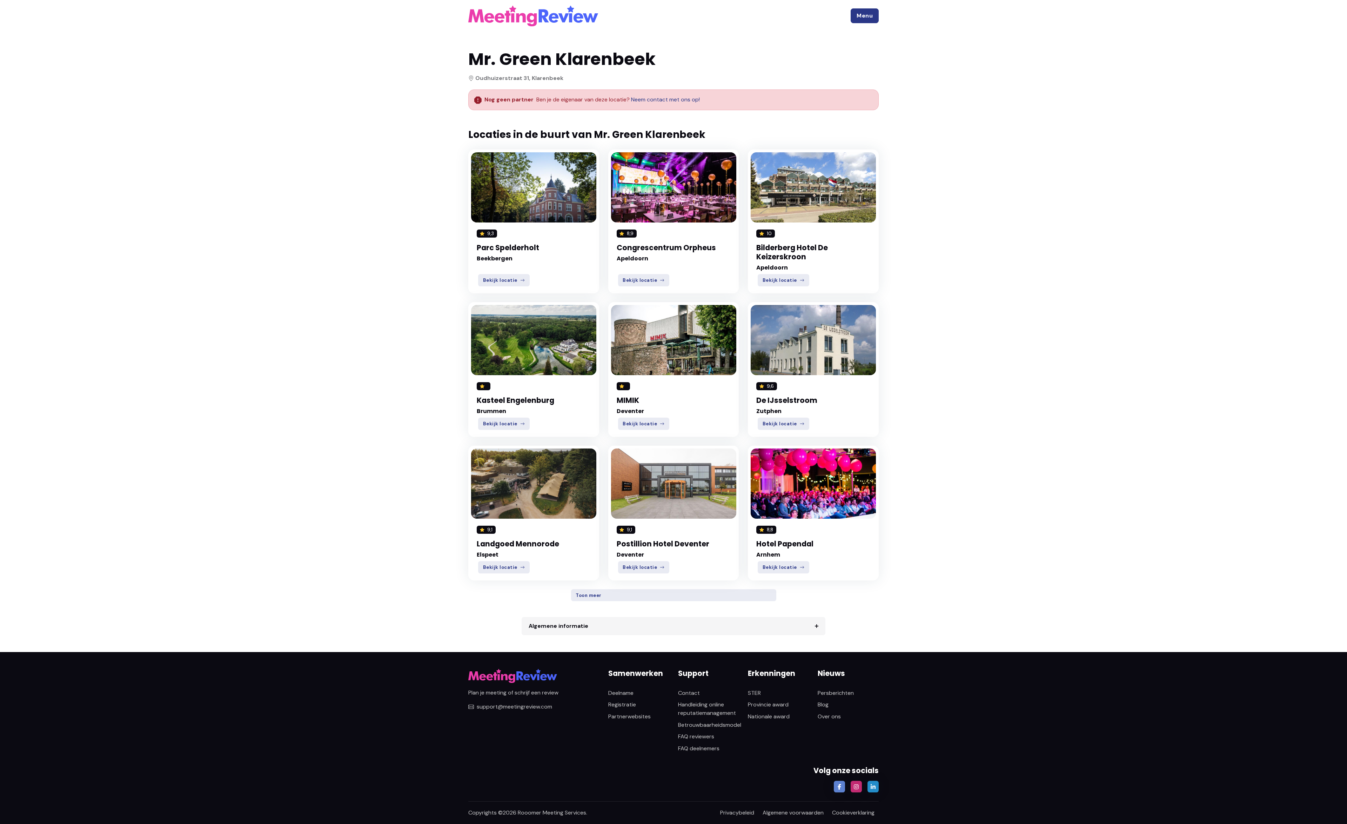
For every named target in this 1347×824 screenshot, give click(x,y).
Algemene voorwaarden (793, 812)
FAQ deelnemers (698, 748)
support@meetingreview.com (514, 706)
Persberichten (836, 693)
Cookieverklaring (853, 812)
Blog (823, 704)
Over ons (829, 716)
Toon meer (589, 595)
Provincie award (768, 704)
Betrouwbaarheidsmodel (709, 725)
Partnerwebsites (629, 716)
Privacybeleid (737, 812)
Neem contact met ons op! (665, 99)
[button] (865, 15)
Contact (689, 693)
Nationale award (769, 716)
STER (754, 693)
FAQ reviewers (696, 736)
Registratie (622, 704)
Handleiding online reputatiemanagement (707, 709)
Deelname (621, 693)
